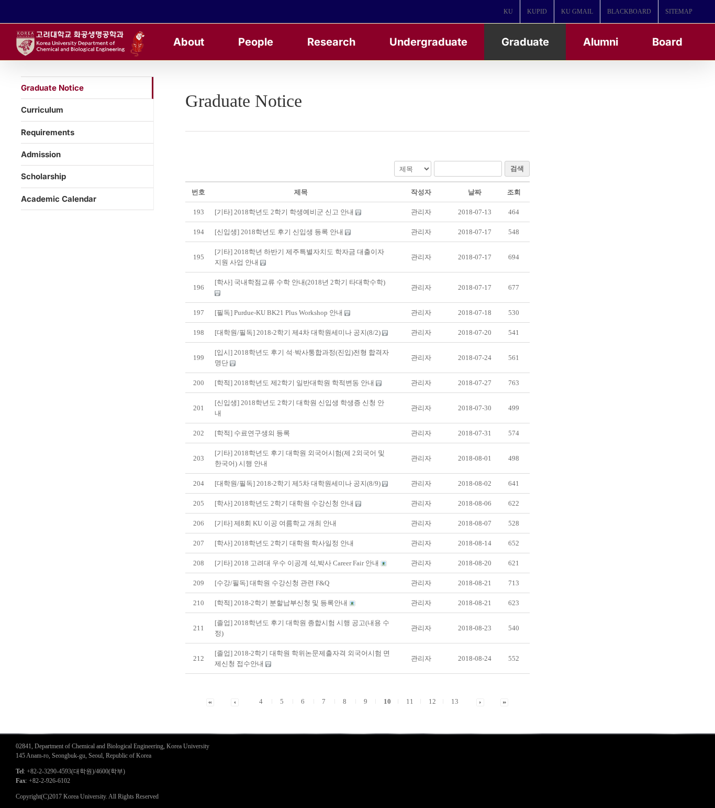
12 (432, 701)
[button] (421, 212)
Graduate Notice (52, 88)
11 (410, 701)
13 (455, 701)
